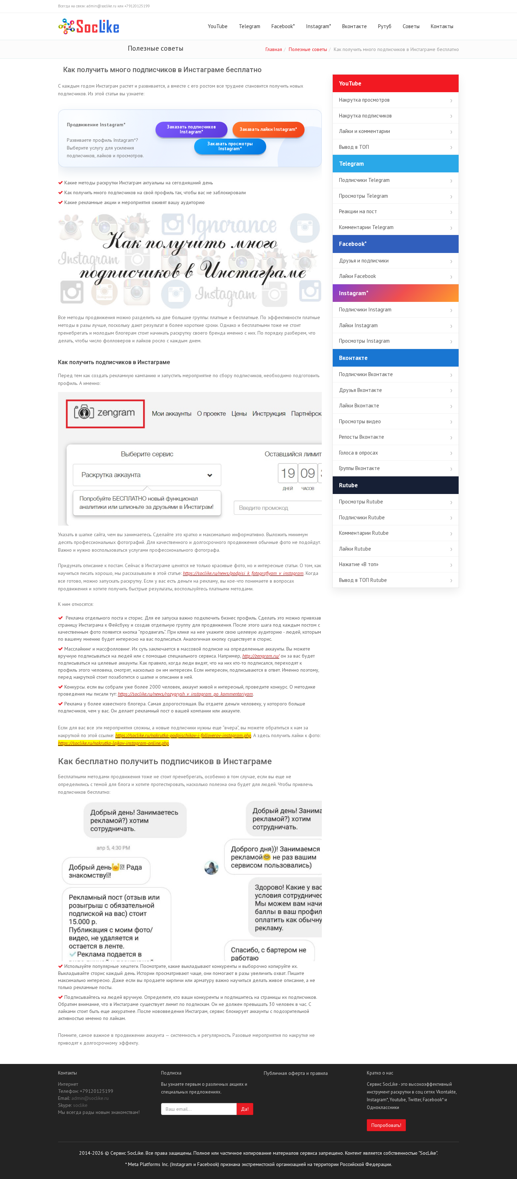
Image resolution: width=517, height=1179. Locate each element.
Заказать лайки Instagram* (269, 129)
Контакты (442, 26)
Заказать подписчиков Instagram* (191, 129)
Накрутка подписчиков (365, 115)
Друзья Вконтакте (360, 390)
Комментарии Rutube (364, 533)
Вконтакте (354, 26)
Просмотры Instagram (364, 340)
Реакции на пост (358, 211)
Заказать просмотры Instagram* (230, 146)
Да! (245, 1109)
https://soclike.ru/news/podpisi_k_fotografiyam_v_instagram (243, 573)
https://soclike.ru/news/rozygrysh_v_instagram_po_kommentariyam (185, 694)
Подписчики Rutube (362, 517)
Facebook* (283, 26)
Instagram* (318, 26)
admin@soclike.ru (90, 1098)
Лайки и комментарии (364, 131)
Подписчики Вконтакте (366, 374)
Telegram (249, 26)
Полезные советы (308, 49)
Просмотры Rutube (361, 501)
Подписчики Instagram (365, 309)
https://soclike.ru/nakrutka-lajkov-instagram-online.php (113, 743)
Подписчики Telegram (364, 180)
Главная (274, 49)
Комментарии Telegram (366, 227)
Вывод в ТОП (354, 147)
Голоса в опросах (358, 452)
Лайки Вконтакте (359, 405)
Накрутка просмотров (364, 99)
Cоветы (411, 26)
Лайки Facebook (357, 276)
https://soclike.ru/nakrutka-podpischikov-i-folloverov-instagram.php (183, 735)
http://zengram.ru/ (260, 656)
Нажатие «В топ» (358, 564)
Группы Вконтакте (359, 468)
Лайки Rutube (355, 548)
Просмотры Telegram (363, 195)
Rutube (348, 485)
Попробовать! (386, 1125)
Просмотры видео (360, 421)
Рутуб (384, 26)
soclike (80, 1105)
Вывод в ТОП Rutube (363, 580)
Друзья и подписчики (364, 260)
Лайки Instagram (358, 325)
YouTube (218, 26)
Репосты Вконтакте (361, 436)
